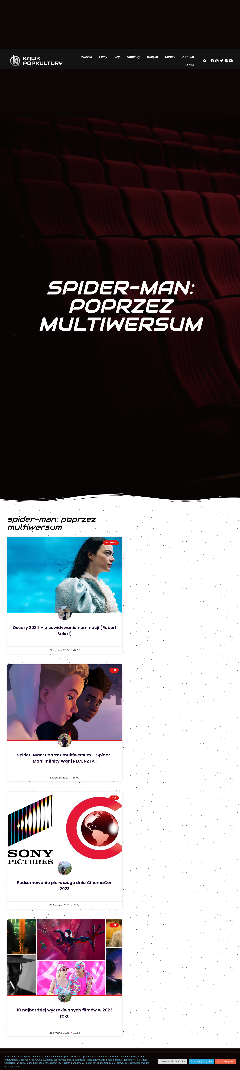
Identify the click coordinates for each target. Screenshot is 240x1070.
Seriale (170, 57)
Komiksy (133, 57)
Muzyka (86, 57)
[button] (204, 61)
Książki (152, 57)
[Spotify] (226, 60)
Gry (117, 57)
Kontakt (188, 57)
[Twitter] (221, 60)
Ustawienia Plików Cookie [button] (172, 1061)
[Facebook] (212, 60)
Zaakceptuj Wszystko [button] (201, 1061)
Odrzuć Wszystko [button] (225, 1061)
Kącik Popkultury (43, 60)
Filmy (103, 57)
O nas (189, 65)
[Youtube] (230, 60)
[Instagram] (216, 60)
